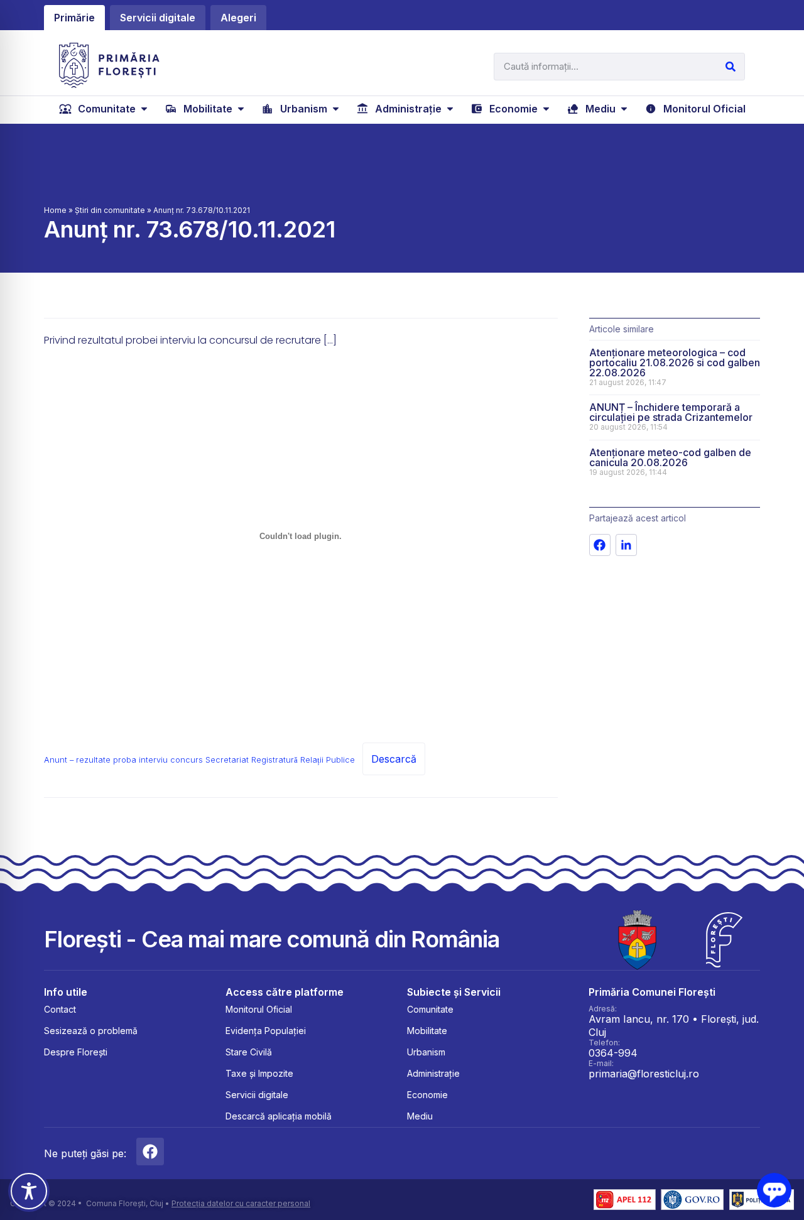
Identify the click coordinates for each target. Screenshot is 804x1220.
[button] (104, 108)
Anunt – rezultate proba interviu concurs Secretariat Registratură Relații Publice (199, 760)
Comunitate (430, 1009)
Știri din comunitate (110, 210)
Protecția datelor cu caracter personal (240, 1203)
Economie (427, 1094)
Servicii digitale (256, 1094)
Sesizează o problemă (91, 1030)
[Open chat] (774, 1190)
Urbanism (426, 1052)
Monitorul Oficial (258, 1009)
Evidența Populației (265, 1030)
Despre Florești (75, 1052)
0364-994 (613, 1053)
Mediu (420, 1116)
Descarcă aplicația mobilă (278, 1116)
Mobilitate (427, 1030)
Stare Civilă (248, 1052)
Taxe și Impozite (259, 1073)
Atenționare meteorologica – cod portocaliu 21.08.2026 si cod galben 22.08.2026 (674, 362)
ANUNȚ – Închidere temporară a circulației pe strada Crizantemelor (670, 412)
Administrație (433, 1073)
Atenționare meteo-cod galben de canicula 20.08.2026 (670, 457)
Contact (60, 1009)
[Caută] (730, 66)
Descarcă (393, 759)
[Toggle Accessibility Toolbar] (28, 1191)
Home (55, 210)
